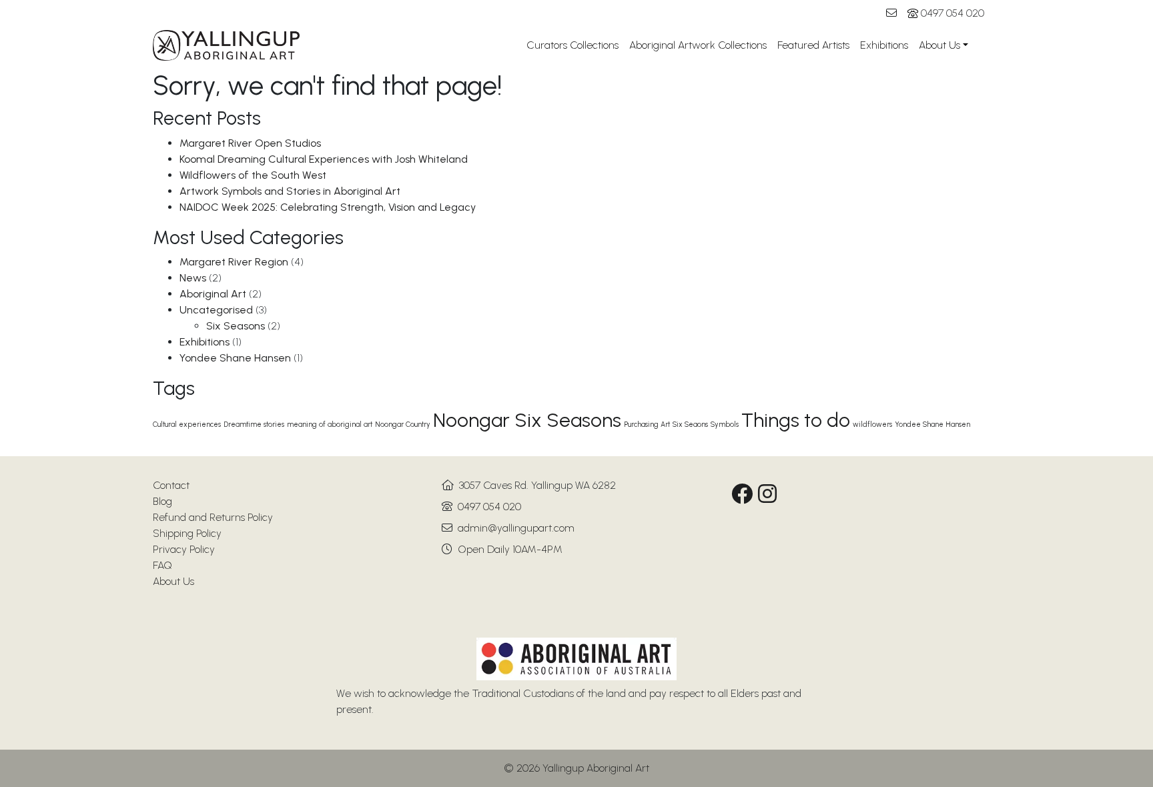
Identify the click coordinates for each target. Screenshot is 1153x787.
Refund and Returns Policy (213, 517)
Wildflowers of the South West (252, 175)
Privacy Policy (184, 549)
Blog (162, 501)
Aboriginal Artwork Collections (698, 45)
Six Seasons (235, 325)
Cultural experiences (187, 424)
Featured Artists (813, 45)
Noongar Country (402, 424)
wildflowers (872, 424)
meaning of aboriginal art (329, 424)
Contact (171, 485)
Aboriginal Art (212, 293)
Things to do (795, 420)
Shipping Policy (187, 533)
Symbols (725, 424)
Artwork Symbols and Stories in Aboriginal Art (289, 191)
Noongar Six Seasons (527, 420)
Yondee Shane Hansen (235, 357)
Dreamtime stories (254, 424)
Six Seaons (690, 424)
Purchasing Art (647, 424)
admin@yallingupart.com (516, 528)
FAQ (162, 565)
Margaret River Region (233, 261)
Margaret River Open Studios (250, 143)
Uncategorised (216, 309)
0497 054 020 (952, 13)
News (192, 277)
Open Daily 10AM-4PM (510, 549)
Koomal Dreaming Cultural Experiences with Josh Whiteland (323, 159)
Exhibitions (884, 45)
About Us (939, 45)
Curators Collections (572, 45)
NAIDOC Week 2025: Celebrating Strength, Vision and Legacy (327, 207)
